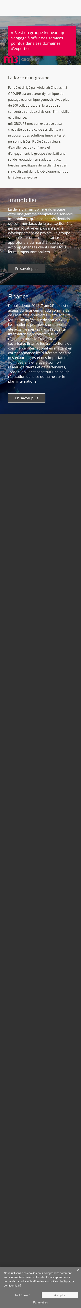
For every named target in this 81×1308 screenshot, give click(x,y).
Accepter (59, 1295)
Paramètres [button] (40, 1302)
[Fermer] (75, 1272)
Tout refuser (22, 1295)
